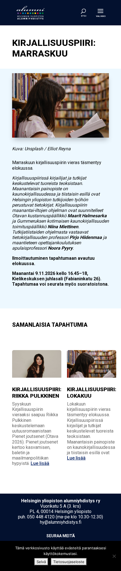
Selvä (41, 561)
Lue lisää (40, 463)
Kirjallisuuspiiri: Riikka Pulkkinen (36, 392)
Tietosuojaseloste (68, 561)
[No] (114, 556)
